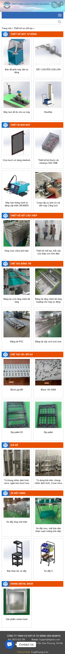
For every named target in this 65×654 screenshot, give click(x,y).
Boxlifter (48, 112)
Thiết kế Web (23, 652)
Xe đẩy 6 (48, 571)
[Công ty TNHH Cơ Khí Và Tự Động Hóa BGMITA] (32, 6)
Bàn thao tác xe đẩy (16, 571)
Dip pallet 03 (17, 432)
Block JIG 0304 (48, 389)
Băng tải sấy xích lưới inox (48, 341)
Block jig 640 (16, 389)
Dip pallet (48, 432)
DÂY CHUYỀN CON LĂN (48, 69)
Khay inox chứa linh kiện (17, 251)
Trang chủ (6, 28)
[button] (9, 644)
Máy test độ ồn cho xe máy (17, 112)
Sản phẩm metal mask (17, 619)
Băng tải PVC (16, 341)
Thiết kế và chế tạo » (24, 28)
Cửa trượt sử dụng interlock (16, 160)
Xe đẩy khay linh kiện (16, 522)
